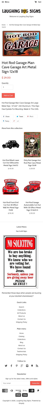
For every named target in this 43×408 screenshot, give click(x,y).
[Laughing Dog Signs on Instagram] (27, 366)
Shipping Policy (21, 322)
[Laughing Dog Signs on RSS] (37, 366)
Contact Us (22, 319)
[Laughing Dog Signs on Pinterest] (16, 366)
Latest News (21, 227)
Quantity (5, 83)
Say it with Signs (21, 231)
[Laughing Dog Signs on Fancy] (32, 366)
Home (4, 25)
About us (21, 316)
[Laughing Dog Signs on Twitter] (6, 366)
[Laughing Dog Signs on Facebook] (11, 366)
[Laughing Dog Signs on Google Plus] (22, 366)
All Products (21, 313)
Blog (21, 342)
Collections (21, 310)
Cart (39, 2)
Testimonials (21, 351)
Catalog (21, 336)
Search (21, 307)
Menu (6, 2)
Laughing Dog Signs (23, 400)
